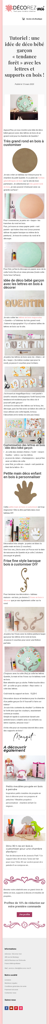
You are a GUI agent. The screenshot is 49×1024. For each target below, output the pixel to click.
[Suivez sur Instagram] (21, 1008)
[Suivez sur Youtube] (11, 1008)
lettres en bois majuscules (30, 317)
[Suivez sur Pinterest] (16, 1008)
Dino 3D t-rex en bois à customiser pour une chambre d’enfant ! (24, 849)
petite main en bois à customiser (23, 507)
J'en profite (24, 914)
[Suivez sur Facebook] (6, 1008)
